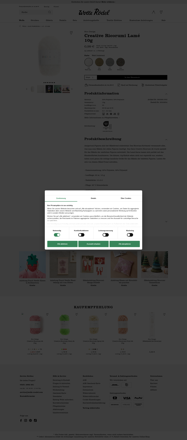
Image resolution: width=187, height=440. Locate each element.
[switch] (81, 235)
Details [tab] (93, 198)
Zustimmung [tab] (61, 198)
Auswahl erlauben (93, 244)
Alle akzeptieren (125, 244)
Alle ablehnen (62, 244)
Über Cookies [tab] (126, 198)
